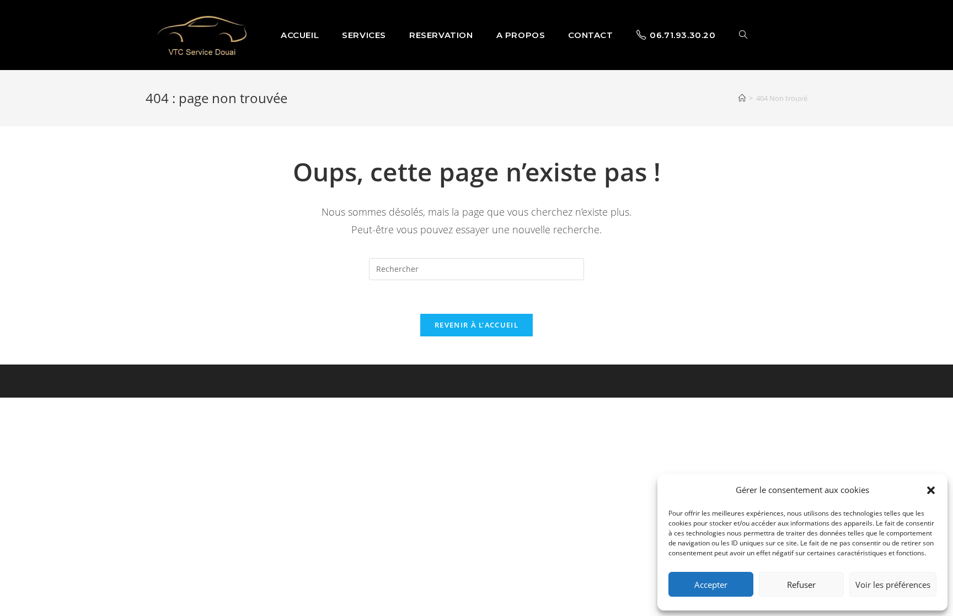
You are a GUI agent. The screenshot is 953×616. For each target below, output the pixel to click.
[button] (930, 490)
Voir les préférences (892, 584)
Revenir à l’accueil (476, 325)
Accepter (710, 584)
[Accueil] (742, 98)
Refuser (801, 584)
